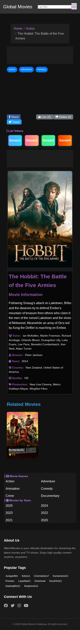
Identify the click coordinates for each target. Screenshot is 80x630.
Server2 (31, 140)
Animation (13, 488)
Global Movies (17, 6)
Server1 (15, 140)
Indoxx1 (26, 576)
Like (46, 116)
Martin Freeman (50, 335)
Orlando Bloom (30, 340)
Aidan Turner (24, 348)
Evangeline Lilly (50, 340)
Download (40, 581)
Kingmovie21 (31, 586)
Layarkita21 (24, 581)
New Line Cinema (40, 384)
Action (30, 28)
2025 (9, 505)
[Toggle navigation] (74, 6)
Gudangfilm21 (12, 586)
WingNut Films (38, 388)
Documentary (50, 495)
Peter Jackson (34, 355)
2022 (44, 512)
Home (18, 28)
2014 (25, 361)
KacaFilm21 (55, 581)
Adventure (48, 481)
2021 (9, 520)
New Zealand (34, 367)
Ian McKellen (31, 335)
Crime (10, 495)
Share (14, 116)
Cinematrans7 (41, 576)
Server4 (65, 140)
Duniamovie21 (60, 576)
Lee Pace (24, 344)
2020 (44, 520)
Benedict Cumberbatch (45, 344)
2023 (9, 512)
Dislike (64, 116)
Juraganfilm (11, 576)
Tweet (15, 121)
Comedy (47, 488)
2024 (44, 505)
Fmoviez (9, 581)
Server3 (48, 140)
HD (26, 378)
